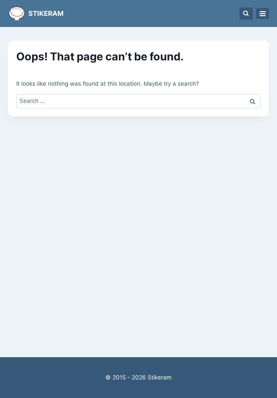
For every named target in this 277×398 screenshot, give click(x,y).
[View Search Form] (246, 13)
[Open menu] (262, 13)
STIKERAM (46, 13)
